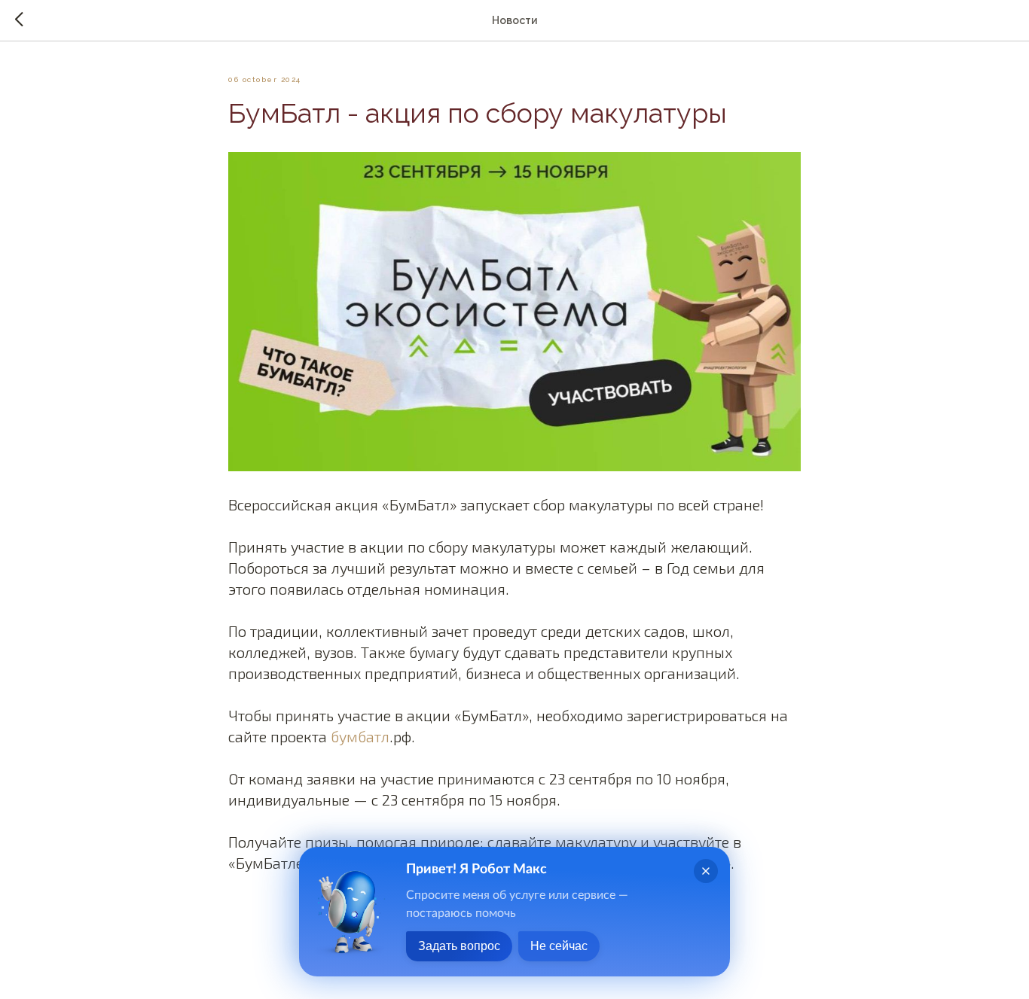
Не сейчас (559, 946)
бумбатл (360, 736)
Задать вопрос (459, 946)
